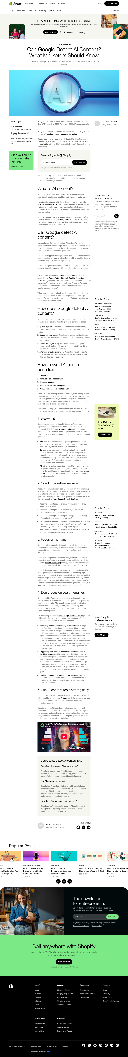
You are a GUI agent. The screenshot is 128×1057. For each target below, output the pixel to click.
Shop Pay (106, 994)
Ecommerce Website (64, 1031)
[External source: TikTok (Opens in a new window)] (106, 1045)
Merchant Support (64, 990)
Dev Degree (84, 997)
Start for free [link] (79, 162)
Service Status (40, 1008)
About (37, 990)
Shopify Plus (107, 997)
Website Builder (63, 1027)
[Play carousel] (64, 881)
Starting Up (32, 11)
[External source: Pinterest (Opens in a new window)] (117, 1045)
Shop (105, 990)
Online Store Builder (64, 1024)
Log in (99, 4)
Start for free (111, 4)
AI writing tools (62, 219)
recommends (65, 429)
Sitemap (65, 1046)
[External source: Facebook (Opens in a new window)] (83, 1045)
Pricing (52, 4)
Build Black (39, 1027)
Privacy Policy (97, 926)
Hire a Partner (62, 997)
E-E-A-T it (44, 375)
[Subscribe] (116, 216)
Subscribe (112, 917)
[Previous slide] (58, 881)
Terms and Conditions (102, 228)
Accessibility (39, 1031)
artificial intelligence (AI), (50, 204)
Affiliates (38, 1001)
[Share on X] (83, 827)
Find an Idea (20, 11)
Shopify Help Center (65, 994)
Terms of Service (36, 1046)
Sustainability (40, 1024)
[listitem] (64, 864)
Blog (11, 11)
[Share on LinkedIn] (88, 827)
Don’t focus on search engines (53, 385)
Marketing (42, 11)
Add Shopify (101, 635)
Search (114, 11)
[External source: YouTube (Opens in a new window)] (95, 1045)
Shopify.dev (84, 990)
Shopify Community (64, 1005)
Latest (51, 11)
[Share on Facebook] (78, 827)
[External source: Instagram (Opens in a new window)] (100, 1045)
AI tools (64, 698)
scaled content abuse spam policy (62, 134)
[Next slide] (69, 881)
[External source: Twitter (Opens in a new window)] (89, 1045)
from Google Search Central (65, 499)
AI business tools (68, 275)
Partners (38, 997)
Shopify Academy (64, 1001)
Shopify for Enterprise (111, 1001)
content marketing (53, 563)
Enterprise (61, 4)
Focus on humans (47, 382)
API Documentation (87, 994)
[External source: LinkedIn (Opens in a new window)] (111, 1045)
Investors (38, 994)
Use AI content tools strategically (54, 389)
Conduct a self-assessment (52, 379)
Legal (37, 1005)
